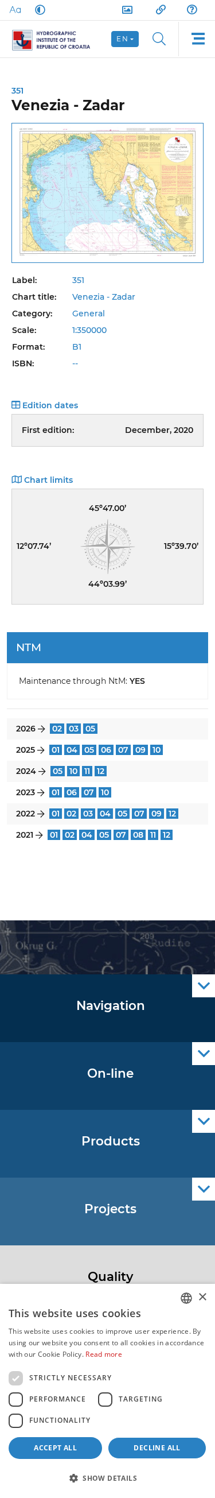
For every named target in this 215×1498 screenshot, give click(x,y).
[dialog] (107, 1391)
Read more (103, 1354)
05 (90, 728)
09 (140, 750)
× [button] (202, 1297)
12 (100, 771)
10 (157, 750)
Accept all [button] (55, 1448)
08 (138, 835)
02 (57, 728)
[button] (107, 1478)
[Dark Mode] (38, 10)
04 (72, 750)
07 (123, 750)
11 (87, 771)
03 (74, 728)
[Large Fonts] (15, 10)
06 (106, 750)
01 (56, 750)
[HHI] (56, 39)
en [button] (122, 38)
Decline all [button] (157, 1448)
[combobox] (186, 1298)
